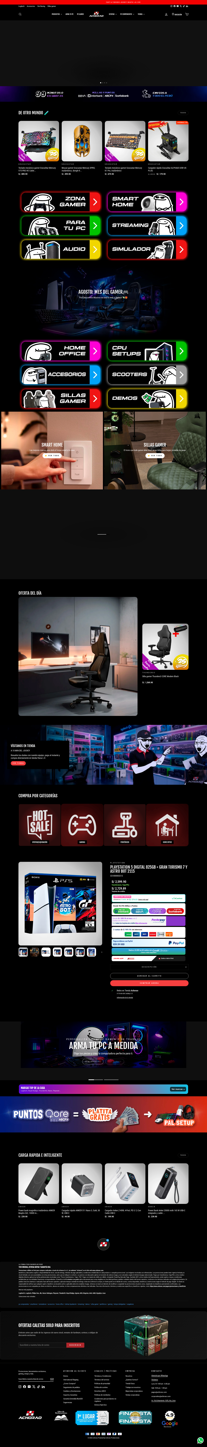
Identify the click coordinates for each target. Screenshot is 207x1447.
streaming (81, 1304)
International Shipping (70, 1380)
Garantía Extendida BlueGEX (73, 1399)
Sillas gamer (51, 6)
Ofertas (112, 14)
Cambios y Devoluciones (71, 1391)
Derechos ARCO (100, 1391)
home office (59, 1304)
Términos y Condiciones (102, 1376)
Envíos (65, 1376)
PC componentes (126, 14)
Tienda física (130, 1383)
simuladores (42, 1304)
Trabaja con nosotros (133, 1387)
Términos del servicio (101, 1380)
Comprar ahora (149, 983)
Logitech (21, 6)
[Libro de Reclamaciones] (61, 1416)
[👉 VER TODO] (52, 450)
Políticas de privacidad (102, 1383)
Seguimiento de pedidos (71, 1387)
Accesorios (31, 6)
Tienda (140, 14)
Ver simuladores (115, 1061)
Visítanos (154, 1380)
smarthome (33, 1304)
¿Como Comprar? (69, 1383)
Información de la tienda (125, 998)
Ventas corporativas (133, 1395)
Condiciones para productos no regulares (105, 1400)
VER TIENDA (18, 763)
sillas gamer (94, 1304)
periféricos (103, 1304)
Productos (56, 14)
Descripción (149, 967)
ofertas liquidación (70, 1304)
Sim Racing (41, 6)
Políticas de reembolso (102, 1395)
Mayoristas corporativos (134, 1391)
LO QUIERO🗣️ (103, 544)
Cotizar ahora (89, 1061)
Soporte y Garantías (70, 1395)
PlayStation (117, 863)
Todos (183, 113)
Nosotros (129, 1376)
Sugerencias (67, 1402)
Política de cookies (101, 1387)
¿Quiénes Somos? (132, 1380)
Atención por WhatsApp (159, 1375)
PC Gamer (80, 14)
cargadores (130, 1304)
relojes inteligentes (119, 1304)
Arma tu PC (69, 14)
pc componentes (24, 1304)
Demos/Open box (100, 1405)
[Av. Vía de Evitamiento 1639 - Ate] (103, 755)
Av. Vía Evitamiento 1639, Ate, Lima (163, 1400)
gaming (110, 1304)
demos (87, 1304)
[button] (103, 1089)
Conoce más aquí (143, 899)
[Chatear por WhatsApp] (200, 1440)
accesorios (51, 1304)
